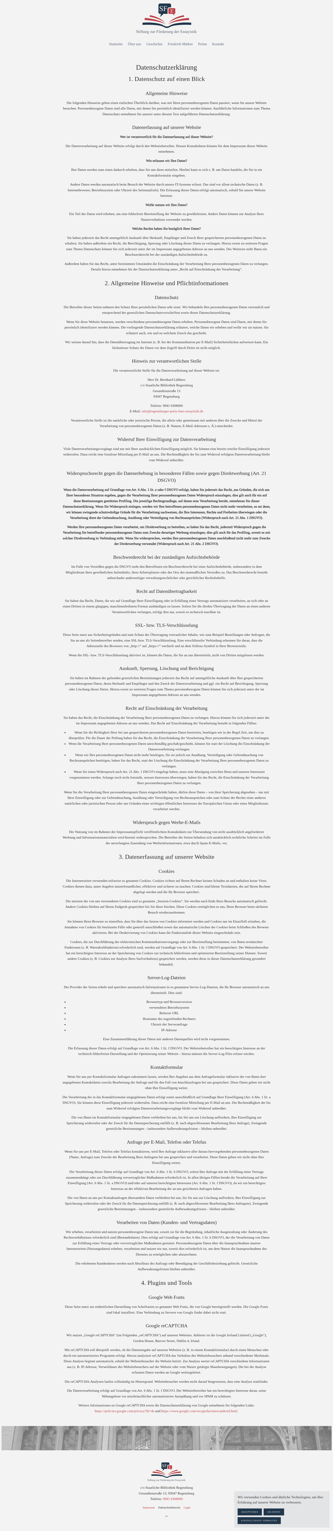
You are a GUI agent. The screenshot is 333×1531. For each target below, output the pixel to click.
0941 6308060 (173, 1499)
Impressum (149, 1507)
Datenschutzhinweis (169, 1507)
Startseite (116, 44)
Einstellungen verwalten (259, 1520)
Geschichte (154, 44)
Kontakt (218, 44)
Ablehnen (273, 1512)
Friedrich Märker (180, 44)
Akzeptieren (249, 1512)
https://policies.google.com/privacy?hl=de (124, 1411)
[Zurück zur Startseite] (166, 18)
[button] (166, 1516)
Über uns (134, 44)
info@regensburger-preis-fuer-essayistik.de (172, 411)
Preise (202, 44)
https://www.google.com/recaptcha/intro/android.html (199, 1411)
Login (187, 1507)
